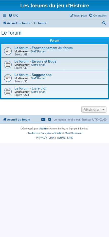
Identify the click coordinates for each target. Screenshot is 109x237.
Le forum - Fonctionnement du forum (43, 48)
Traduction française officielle (45, 133)
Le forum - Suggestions (32, 75)
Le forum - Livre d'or (30, 88)
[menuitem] (13, 15)
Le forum (11, 33)
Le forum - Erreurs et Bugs (35, 61)
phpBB (43, 128)
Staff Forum (38, 51)
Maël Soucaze (73, 133)
